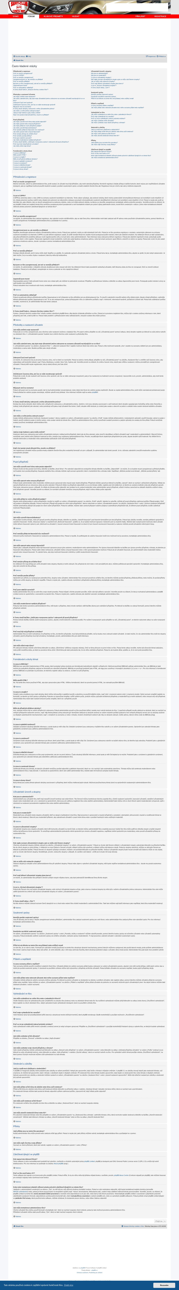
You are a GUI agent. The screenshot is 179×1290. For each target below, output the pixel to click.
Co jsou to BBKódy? (19, 153)
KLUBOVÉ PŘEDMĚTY (53, 16)
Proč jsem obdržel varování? (22, 138)
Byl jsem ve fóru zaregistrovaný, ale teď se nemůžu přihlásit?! (32, 83)
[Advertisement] (137, 7)
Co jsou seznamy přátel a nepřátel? (102, 105)
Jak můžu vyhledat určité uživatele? (102, 120)
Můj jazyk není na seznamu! (22, 106)
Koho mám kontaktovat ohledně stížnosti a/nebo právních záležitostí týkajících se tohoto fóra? (121, 155)
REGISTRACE (160, 16)
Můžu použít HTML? (19, 155)
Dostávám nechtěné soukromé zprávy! (103, 96)
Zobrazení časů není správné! (22, 102)
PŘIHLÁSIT (140, 16)
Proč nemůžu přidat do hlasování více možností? (28, 130)
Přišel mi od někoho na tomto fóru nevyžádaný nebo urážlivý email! (112, 98)
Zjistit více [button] (68, 1285)
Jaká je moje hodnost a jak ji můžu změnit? (26, 112)
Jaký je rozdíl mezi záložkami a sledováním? (105, 129)
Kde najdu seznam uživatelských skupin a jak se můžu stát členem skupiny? (115, 79)
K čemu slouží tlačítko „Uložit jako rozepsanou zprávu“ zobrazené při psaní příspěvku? (41, 142)
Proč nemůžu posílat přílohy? (22, 136)
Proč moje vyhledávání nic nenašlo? (102, 116)
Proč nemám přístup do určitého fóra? (25, 134)
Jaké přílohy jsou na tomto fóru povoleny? (104, 142)
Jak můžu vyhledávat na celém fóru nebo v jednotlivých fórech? (111, 114)
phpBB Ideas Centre (121, 1175)
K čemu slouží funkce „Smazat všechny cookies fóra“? (30, 89)
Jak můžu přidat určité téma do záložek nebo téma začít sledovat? (112, 131)
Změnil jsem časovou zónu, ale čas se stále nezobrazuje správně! (34, 104)
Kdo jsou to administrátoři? (99, 73)
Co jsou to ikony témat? (20, 169)
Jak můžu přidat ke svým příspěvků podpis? (27, 125)
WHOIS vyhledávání (20, 1192)
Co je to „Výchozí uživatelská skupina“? (103, 85)
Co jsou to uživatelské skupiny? (101, 77)
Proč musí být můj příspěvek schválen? (26, 144)
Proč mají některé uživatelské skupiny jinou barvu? (107, 83)
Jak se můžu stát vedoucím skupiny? (103, 81)
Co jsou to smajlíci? (19, 157)
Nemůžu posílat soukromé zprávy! (102, 94)
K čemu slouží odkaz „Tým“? (100, 87)
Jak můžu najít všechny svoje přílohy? (103, 144)
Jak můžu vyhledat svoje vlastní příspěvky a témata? (108, 122)
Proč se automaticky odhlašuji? (23, 87)
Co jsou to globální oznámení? (22, 161)
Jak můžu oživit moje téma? (22, 146)
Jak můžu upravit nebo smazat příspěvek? (26, 124)
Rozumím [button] (164, 1285)
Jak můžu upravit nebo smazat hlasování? (26, 132)
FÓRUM (31, 16)
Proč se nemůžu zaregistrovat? (23, 77)
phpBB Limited (89, 1161)
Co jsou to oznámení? (20, 163)
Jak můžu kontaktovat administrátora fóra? (104, 157)
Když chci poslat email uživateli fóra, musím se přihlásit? (31, 115)
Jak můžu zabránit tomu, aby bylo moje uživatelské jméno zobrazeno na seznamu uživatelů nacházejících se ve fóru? (49, 99)
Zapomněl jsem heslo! (20, 85)
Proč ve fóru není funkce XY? (100, 153)
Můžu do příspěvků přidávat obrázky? (25, 159)
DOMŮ (16, 16)
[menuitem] (28, 56)
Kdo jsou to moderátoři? (98, 75)
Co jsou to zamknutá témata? (22, 167)
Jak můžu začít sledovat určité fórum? (103, 133)
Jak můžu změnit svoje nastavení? (24, 96)
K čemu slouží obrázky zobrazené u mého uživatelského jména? (33, 108)
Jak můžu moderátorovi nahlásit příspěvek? (27, 140)
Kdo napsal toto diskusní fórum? (101, 151)
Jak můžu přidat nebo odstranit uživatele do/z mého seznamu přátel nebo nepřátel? (117, 107)
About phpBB (58, 1164)
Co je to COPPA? (18, 75)
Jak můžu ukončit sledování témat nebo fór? (105, 135)
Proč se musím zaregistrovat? (22, 73)
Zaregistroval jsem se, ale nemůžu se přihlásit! (28, 79)
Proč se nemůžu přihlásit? (21, 81)
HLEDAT (75, 16)
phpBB (94, 392)
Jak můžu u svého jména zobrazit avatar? (26, 110)
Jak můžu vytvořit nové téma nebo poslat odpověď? (29, 121)
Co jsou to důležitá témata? (21, 165)
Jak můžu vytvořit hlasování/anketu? (25, 128)
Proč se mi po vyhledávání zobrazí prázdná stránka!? (108, 118)
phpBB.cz (94, 1270)
